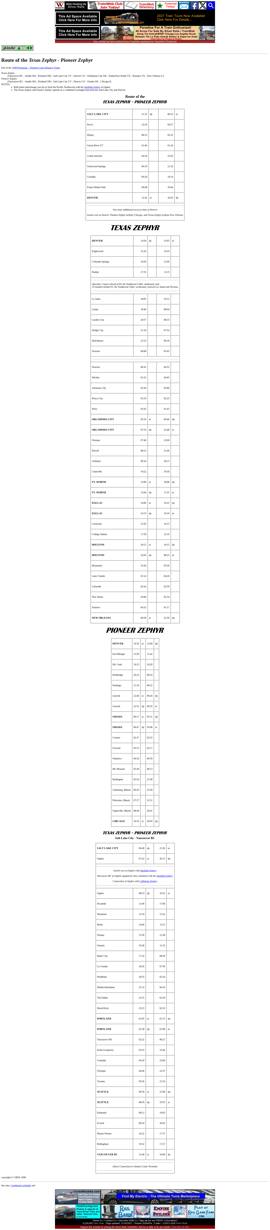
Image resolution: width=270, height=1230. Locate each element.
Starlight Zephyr (92, 87)
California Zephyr (148, 881)
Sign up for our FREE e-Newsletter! (158, 1220)
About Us (97, 1220)
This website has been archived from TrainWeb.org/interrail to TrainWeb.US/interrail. (135, 41)
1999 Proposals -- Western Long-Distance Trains (36, 67)
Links (157, 1223)
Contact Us (110, 1220)
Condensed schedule (21, 1185)
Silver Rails (182, 1223)
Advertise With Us (128, 1220)
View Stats (98, 1223)
